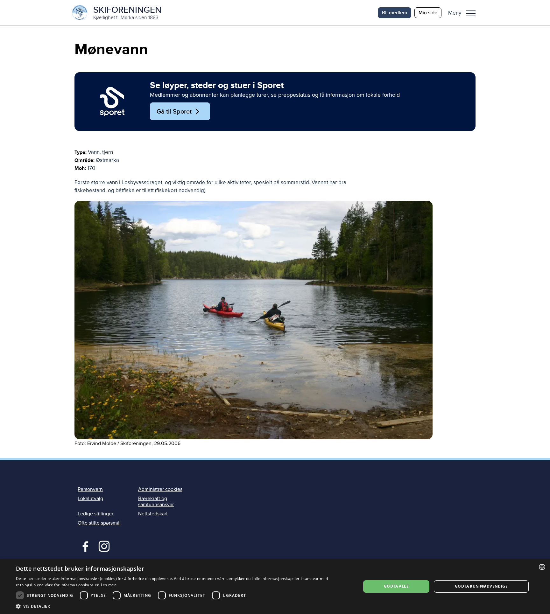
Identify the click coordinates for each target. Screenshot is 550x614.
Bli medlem (394, 12)
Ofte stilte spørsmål (99, 523)
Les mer (108, 585)
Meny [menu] (471, 13)
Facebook (84, 545)
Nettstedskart (153, 514)
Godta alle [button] (396, 586)
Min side (428, 12)
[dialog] (275, 586)
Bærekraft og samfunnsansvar (156, 501)
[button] (464, 13)
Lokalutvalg (90, 498)
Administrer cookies (160, 489)
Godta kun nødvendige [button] (481, 586)
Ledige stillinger (95, 514)
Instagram (104, 545)
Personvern (90, 489)
